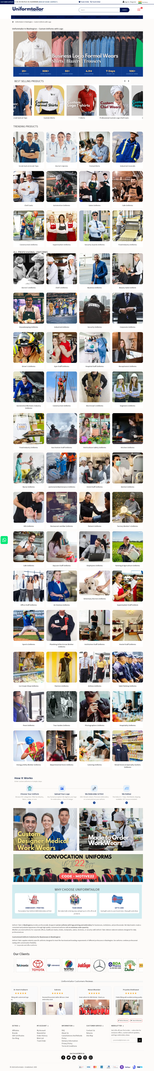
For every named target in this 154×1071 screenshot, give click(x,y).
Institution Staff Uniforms (95, 644)
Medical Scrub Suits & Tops (29, 118)
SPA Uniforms (29, 526)
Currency (145, 2)
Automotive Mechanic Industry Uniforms (29, 407)
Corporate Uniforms (127, 327)
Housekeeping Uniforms (28, 327)
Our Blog (15, 1038)
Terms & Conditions (69, 1046)
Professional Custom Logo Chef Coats (127, 118)
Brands (15, 1033)
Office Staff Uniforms (29, 605)
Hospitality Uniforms (128, 725)
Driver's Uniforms (28, 366)
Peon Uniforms (28, 725)
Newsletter (41, 1033)
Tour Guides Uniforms (61, 725)
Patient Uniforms (94, 526)
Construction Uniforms (62, 406)
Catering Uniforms (94, 765)
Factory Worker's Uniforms (127, 526)
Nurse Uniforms (29, 487)
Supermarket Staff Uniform (127, 605)
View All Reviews (137, 1021)
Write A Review (124, 1021)
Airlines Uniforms (94, 686)
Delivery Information (70, 1041)
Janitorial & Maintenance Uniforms (61, 487)
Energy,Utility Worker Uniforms (29, 765)
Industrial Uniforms (61, 327)
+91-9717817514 (21, 2)
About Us (65, 1033)
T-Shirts (94, 118)
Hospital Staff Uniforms (95, 366)
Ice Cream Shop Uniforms (28, 686)
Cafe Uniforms (28, 565)
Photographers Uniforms (94, 725)
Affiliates (15, 1030)
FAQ (63, 1030)
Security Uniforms (95, 327)
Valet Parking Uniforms (127, 686)
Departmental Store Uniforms (61, 765)
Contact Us (90, 1030)
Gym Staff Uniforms (61, 366)
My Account (41, 1030)
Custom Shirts (62, 118)
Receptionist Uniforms (127, 366)
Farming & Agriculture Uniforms (127, 565)
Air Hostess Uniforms (62, 605)
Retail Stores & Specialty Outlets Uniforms (128, 766)
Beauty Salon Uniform (127, 287)
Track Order (41, 1041)
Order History (42, 1035)
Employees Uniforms (95, 565)
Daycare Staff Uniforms (62, 565)
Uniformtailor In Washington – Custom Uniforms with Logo (33, 22)
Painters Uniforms (62, 686)
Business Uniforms (94, 287)
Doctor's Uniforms (29, 287)
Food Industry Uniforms (29, 447)
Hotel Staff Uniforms (95, 487)
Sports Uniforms (28, 644)
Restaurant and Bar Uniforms (61, 526)
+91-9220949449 (32, 2)
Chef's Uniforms (62, 287)
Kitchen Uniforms (127, 447)
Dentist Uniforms (127, 487)
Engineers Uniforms (127, 406)
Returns (89, 1033)
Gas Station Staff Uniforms (61, 447)
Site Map (89, 1035)
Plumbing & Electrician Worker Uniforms (62, 645)
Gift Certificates (18, 1035)
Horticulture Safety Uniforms (94, 447)
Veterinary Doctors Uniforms (95, 599)
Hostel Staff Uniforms (127, 644)
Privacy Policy (67, 1043)
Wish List (40, 1038)
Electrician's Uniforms (94, 406)
